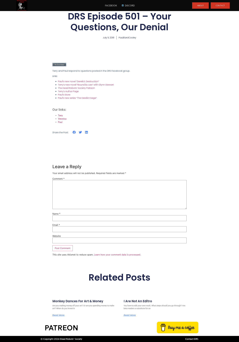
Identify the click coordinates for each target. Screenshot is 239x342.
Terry (60, 115)
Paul (60, 122)
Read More (58, 315)
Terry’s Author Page (68, 91)
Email (56, 225)
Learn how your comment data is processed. (117, 254)
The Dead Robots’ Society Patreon (76, 88)
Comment (58, 179)
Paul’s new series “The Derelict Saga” (77, 98)
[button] (74, 132)
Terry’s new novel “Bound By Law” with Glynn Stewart (86, 84)
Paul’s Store (64, 94)
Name (56, 214)
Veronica (62, 118)
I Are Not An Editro (138, 301)
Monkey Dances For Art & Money (77, 301)
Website (56, 236)
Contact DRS (191, 339)
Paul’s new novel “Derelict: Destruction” (78, 81)
